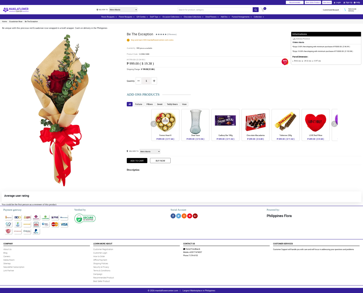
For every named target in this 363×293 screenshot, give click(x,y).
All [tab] (130, 104)
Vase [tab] (184, 104)
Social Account (178, 209)
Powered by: (273, 209)
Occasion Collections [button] (171, 16)
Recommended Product (103, 277)
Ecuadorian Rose (15, 21)
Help (358, 2)
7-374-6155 (193, 255)
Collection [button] (258, 16)
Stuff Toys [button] (154, 16)
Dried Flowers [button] (211, 16)
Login (338, 2)
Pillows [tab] (149, 104)
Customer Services (283, 243)
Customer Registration (103, 249)
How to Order (99, 256)
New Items (327, 2)
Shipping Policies (100, 263)
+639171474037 (195, 252)
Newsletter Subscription (13, 267)
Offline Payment (100, 260)
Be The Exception (31, 21)
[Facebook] (173, 215)
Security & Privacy (101, 267)
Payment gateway (12, 209)
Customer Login (100, 252)
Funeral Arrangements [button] (241, 16)
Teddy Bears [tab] (172, 104)
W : (306, 61)
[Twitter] (178, 215)
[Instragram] (184, 215)
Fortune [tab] (138, 104)
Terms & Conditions (101, 270)
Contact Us (189, 243)
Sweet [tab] (159, 104)
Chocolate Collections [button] (192, 16)
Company (8, 243)
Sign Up (349, 2)
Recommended (294, 2)
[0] (262, 9)
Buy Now (160, 160)
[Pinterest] (189, 215)
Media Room (8, 260)
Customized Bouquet (331, 10)
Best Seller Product (313, 2)
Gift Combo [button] (141, 16)
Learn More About (102, 243)
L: (296, 61)
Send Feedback (193, 248)
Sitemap (7, 263)
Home (4, 21)
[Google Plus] (195, 215)
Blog (5, 252)
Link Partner (8, 270)
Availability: (139, 48)
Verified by (80, 209)
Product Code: (138, 54)
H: (316, 61)
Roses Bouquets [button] (108, 16)
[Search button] (256, 9)
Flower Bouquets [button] (125, 16)
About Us (7, 249)
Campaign (97, 274)
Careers (6, 256)
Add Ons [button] (224, 16)
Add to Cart (137, 160)
